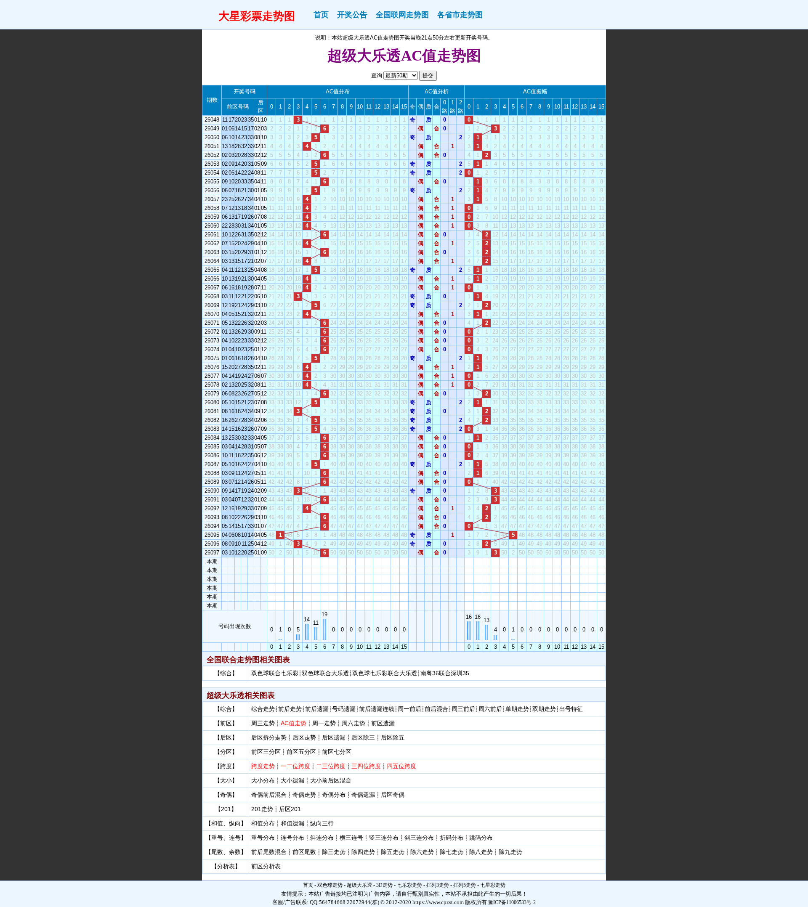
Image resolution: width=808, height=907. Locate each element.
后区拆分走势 (269, 737)
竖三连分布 (384, 837)
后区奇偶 (392, 794)
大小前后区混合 (330, 780)
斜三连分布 (419, 837)
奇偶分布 (334, 794)
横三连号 (351, 837)
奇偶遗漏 (363, 794)
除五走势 (392, 852)
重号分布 (263, 837)
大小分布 (263, 780)
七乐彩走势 (409, 885)
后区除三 (363, 737)
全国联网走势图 (402, 15)
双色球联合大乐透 (325, 673)
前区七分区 (336, 751)
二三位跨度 (331, 766)
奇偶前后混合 (269, 794)
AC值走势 (293, 723)
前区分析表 (266, 866)
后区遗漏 (334, 737)
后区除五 (392, 737)
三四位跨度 (366, 766)
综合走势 (263, 708)
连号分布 (292, 837)
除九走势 (510, 852)
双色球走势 (330, 885)
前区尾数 (304, 852)
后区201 (290, 809)
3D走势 (384, 885)
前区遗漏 (383, 723)
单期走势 (517, 708)
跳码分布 (481, 837)
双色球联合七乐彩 (274, 673)
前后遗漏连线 (376, 708)
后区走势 (304, 737)
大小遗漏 (292, 780)
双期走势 (544, 708)
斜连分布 (322, 837)
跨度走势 (263, 766)
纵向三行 (322, 823)
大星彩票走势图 (256, 16)
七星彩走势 (492, 885)
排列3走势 (437, 885)
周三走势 (263, 723)
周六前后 (490, 708)
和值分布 (263, 823)
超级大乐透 (359, 885)
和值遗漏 (292, 823)
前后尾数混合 (269, 852)
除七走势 (451, 852)
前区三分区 (266, 751)
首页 (321, 15)
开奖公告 (352, 15)
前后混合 (436, 708)
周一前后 (409, 708)
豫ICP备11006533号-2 (512, 902)
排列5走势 (464, 885)
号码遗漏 (344, 708)
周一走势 (324, 723)
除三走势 (334, 852)
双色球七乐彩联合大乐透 (384, 673)
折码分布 (451, 837)
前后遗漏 (317, 708)
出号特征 (571, 708)
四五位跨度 (401, 766)
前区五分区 (301, 751)
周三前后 (463, 708)
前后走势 (290, 708)
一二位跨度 (295, 766)
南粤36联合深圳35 (444, 673)
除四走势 (363, 852)
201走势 (262, 809)
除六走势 (422, 852)
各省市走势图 (460, 15)
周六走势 (353, 723)
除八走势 (481, 852)
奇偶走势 (304, 794)
